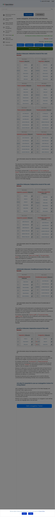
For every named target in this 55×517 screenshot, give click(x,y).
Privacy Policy (42, 511)
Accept (24, 513)
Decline (30, 513)
